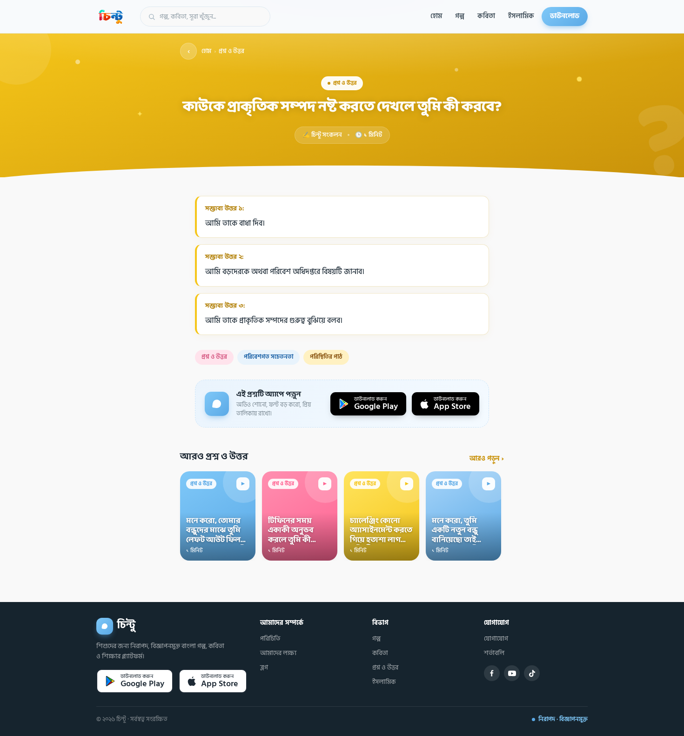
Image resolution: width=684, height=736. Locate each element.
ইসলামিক (521, 16)
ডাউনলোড (564, 16)
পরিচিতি (270, 638)
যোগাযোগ (496, 638)
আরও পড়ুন (486, 458)
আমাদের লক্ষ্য (278, 653)
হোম (436, 16)
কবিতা (486, 16)
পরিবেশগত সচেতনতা (268, 357)
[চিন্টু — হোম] (110, 17)
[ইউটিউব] (512, 673)
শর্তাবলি (494, 653)
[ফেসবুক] (492, 673)
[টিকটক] (532, 673)
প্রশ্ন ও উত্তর (231, 51)
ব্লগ (264, 667)
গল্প (459, 16)
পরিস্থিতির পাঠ (326, 357)
